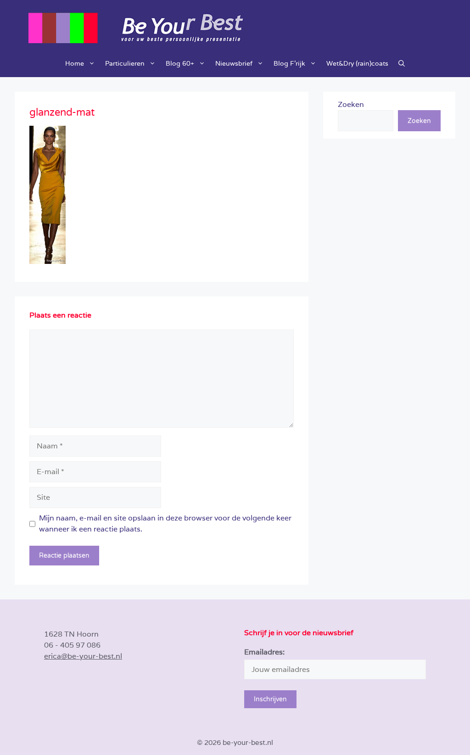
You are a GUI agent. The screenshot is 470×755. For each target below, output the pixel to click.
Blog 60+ (180, 63)
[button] (401, 63)
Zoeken (351, 104)
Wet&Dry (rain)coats (357, 63)
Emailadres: (264, 652)
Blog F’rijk (289, 63)
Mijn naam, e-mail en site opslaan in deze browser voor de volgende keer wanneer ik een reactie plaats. (165, 523)
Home (74, 63)
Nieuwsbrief (233, 63)
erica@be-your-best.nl (83, 656)
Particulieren (125, 63)
